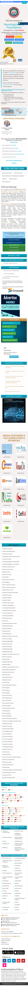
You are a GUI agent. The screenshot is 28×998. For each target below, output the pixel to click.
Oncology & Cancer (7, 893)
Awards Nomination (18, 42)
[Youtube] (18, 961)
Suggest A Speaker (5, 940)
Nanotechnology (19, 885)
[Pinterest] (23, 961)
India (5, 796)
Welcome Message (6, 173)
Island (16, 813)
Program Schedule (19, 39)
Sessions (4, 178)
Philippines (10, 798)
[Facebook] (4, 961)
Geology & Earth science (18, 877)
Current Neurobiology (9, 273)
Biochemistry (18, 860)
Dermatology (18, 870)
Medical (17, 883)
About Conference (18, 173)
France (19, 809)
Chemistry (17, 868)
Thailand (6, 802)
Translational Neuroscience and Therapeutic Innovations (12, 382)
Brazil (11, 789)
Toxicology (5, 909)
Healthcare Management (18, 834)
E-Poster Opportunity (14, 250)
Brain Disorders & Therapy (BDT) (11, 270)
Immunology (18, 880)
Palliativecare (6, 843)
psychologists (4, 222)
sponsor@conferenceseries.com (14, 242)
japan (17, 796)
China (12, 795)
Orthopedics (18, 893)
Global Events (12, 72)
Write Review (14, 356)
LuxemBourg (7, 815)
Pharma (4, 898)
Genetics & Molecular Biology (8, 877)
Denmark (6, 809)
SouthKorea (6, 800)
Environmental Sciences (18, 873)
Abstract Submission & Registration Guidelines (13, 176)
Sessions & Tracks (9, 39)
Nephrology (5, 888)
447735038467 (24, 23)
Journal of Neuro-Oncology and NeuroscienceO (10, 277)
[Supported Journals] (14, 410)
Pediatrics (17, 895)
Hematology (5, 880)
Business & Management (6, 866)
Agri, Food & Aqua (7, 858)
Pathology (5, 895)
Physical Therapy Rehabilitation (19, 844)
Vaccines (17, 909)
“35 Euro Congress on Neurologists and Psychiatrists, (13, 191)
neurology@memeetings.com (10, 919)
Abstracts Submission (10, 323)
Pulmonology (6, 907)
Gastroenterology (19, 831)
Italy (11, 813)
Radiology (5, 847)
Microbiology (6, 885)
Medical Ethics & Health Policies (19, 838)
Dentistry (5, 870)
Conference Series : (8, 84)
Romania (14, 800)
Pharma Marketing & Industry (20, 899)
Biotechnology (18, 863)
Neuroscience (18, 888)
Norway (23, 815)
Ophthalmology (18, 841)
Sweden (11, 821)
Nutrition (17, 890)
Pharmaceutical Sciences (6, 903)
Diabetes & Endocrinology (6, 831)
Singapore (18, 798)
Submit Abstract (10, 36)
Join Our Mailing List (6, 939)
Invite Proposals (5, 944)
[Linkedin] (14, 961)
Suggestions (4, 942)
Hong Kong (19, 795)
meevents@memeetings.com (10, 925)
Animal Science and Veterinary (7, 861)
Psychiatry (17, 904)
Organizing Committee (8, 333)
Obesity (4, 841)
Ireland (5, 813)
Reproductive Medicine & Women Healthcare (19, 849)
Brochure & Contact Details (9, 340)
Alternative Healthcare (20, 858)
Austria (5, 807)
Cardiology (17, 865)
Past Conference (6, 181)
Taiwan (20, 800)
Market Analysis (13, 178)
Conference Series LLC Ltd (9, 983)
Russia (5, 819)
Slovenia (12, 819)
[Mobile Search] (14, 60)
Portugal (12, 817)
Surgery (17, 907)
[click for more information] (7, 449)
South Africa (19, 819)
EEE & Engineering (7, 873)
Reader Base (8, 42)
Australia (6, 795)
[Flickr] (4, 965)
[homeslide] (26, 111)
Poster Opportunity (14, 247)
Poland (5, 817)
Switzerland (19, 821)
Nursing (4, 890)
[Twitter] (9, 961)
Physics (17, 902)
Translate (11, 64)
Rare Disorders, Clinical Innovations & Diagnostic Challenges (14, 377)
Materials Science (7, 883)
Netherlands (16, 815)
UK (4, 823)
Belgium (12, 807)
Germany (6, 811)
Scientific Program (7, 330)
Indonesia (11, 796)
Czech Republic (20, 807)
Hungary (19, 811)
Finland (13, 809)
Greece (12, 811)
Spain (5, 821)
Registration (8, 326)
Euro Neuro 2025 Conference (10, 263)
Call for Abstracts (7, 336)
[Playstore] (19, 60)
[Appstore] (21, 60)
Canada (5, 789)
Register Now (18, 36)
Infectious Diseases (7, 837)
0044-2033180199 (10, 931)
